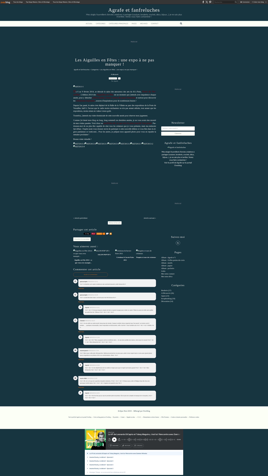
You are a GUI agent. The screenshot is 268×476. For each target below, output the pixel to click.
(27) (166, 290)
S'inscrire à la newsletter (82, 239)
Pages (134, 23)
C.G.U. (139, 417)
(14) (167, 301)
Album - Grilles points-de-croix (173, 260)
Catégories (100, 23)
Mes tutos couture (168, 274)
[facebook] (203, 2)
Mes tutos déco (166, 277)
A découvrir (114, 74)
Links (163, 271)
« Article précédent (80, 218)
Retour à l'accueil (114, 223)
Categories (95, 70)
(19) (168, 299)
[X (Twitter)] (206, 2)
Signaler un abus (131, 417)
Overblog (146, 411)
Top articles (116, 417)
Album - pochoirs (167, 268)
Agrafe (179, 163)
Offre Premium (165, 417)
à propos (139, 445)
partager (127, 445)
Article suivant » (150, 218)
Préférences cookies (194, 417)
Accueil (89, 23)
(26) (167, 293)
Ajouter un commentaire (90, 274)
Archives (144, 23)
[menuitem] (89, 24)
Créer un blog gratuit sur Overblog (102, 417)
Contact (154, 23)
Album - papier (166, 266)
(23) (165, 296)
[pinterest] (210, 2)
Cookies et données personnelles (179, 417)
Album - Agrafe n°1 (168, 257)
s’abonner (115, 445)
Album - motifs (166, 263)
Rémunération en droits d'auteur (151, 417)
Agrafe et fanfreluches (134, 10)
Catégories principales (118, 23)
